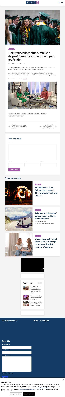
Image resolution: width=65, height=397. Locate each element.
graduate (23, 113)
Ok (63, 379)
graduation (30, 113)
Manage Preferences (16, 394)
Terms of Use (39, 387)
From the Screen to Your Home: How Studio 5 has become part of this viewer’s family (36, 289)
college (11, 113)
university (43, 113)
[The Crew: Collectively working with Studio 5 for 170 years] (26, 297)
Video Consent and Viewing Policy (27, 389)
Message (6, 355)
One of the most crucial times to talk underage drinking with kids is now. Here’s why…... (46, 243)
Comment (10, 142)
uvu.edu (25, 79)
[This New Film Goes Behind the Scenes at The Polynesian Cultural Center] (18, 193)
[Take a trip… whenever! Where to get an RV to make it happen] (18, 218)
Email (6, 349)
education (17, 113)
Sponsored (11, 49)
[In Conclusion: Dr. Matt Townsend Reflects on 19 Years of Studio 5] (26, 303)
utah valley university (14, 116)
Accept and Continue (29, 394)
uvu (22, 116)
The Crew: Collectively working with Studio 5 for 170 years (36, 297)
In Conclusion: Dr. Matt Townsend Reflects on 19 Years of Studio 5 (36, 304)
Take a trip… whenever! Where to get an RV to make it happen (46, 216)
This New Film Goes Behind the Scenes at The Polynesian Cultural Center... (46, 191)
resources (37, 113)
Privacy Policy (46, 387)
